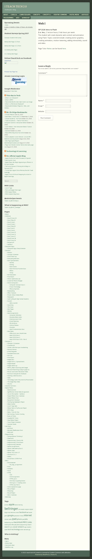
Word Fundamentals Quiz (17, 329)
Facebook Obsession (13, 353)
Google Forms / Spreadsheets (16, 361)
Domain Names (12, 349)
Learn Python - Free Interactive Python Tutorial (18, 126)
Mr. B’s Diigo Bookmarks (16, 112)
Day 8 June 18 (12, 238)
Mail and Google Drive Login (13, 190)
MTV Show (11, 410)
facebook (22, 512)
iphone (19, 519)
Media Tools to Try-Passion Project (17, 408)
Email (41, 106)
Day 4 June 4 (11, 230)
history (21, 515)
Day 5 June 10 (12, 232)
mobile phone (7, 524)
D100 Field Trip (12, 256)
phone (18, 524)
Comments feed (9, 545)
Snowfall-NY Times (13, 418)
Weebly (10, 311)
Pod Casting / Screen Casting (16, 414)
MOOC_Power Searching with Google (18, 367)
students (29, 527)
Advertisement (12, 390)
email (17, 512)
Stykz (9, 378)
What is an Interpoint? (11, 98)
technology (15, 529)
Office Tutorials (12, 293)
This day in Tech (13, 96)
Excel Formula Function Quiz (18, 268)
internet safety (8, 519)
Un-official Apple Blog (16, 156)
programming (23, 524)
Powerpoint (11, 297)
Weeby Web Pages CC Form (12, 42)
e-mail (8, 512)
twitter (21, 529)
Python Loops (11, 450)
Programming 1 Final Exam (15, 442)
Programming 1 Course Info (15, 440)
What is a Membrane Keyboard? (14, 104)
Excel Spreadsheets (13, 260)
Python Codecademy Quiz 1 (15, 448)
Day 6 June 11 (12, 234)
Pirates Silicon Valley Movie (15, 295)
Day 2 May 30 (12, 226)
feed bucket (29, 512)
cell (19, 509)
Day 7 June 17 (11, 236)
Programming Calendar (14, 444)
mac (12, 522)
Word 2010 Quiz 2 (15, 337)
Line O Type (8, 188)
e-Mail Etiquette (12, 351)
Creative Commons (60, 14)
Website (41, 111)
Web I (18, 18)
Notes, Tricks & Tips (13, 412)
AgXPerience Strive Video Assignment (18, 392)
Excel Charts (13, 266)
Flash (9, 470)
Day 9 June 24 (12, 240)
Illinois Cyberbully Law (14, 279)
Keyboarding (11, 291)
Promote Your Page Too (10, 71)
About (5, 14)
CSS (11, 475)
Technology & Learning (16, 151)
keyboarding (7, 522)
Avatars (10, 252)
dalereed (7, 131)
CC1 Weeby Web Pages (10, 50)
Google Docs (11, 359)
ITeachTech (7, 60)
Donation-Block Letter (16, 317)
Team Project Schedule (14, 422)
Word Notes (11, 331)
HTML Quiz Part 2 (15, 485)
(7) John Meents (9, 114)
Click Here (14, 91)
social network (18, 527)
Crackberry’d (11, 345)
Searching (10, 305)
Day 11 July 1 (11, 222)
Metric (11, 270)
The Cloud (10, 307)
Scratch (10, 301)
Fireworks (10, 468)
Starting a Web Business (15, 376)
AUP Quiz (10, 428)
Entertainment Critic (16, 319)
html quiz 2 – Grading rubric (18, 483)
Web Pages (11, 309)
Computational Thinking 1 (15, 436)
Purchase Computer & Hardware (17, 373)
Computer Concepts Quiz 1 (17, 285)
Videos (9, 456)
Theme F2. (53, 554)
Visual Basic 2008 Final (15, 458)
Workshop (26, 18)
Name (41, 100)
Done (6, 25)
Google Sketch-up (12, 365)
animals (6, 505)
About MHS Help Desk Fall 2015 (14, 133)
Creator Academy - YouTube (13, 118)
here (64, 48)
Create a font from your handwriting (18, 347)
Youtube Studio (12, 424)
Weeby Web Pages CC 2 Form (12, 46)
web (25, 529)
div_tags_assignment (16, 464)
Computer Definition (15, 315)
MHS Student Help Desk (12, 194)
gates (5, 515)
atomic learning (19, 505)
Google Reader (11, 363)
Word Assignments (13, 313)
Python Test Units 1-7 (14, 452)
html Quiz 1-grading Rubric (17, 481)
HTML (9, 472)
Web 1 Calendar (12, 495)
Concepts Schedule (13, 254)
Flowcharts (11, 438)
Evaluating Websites (13, 258)
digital (31, 509)
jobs (26, 519)
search (7, 527)
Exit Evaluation (12, 275)
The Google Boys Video (14, 382)
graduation (17, 515)
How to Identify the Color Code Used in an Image (18, 102)
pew (15, 524)
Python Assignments (13, 446)
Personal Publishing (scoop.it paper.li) (18, 369)
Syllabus (10, 244)
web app (28, 529)
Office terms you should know (18, 333)
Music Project (11, 489)
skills (11, 527)
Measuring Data (14, 289)
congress (27, 509)
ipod (23, 519)
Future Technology (15, 287)
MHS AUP (10, 432)
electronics (13, 512)
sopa (25, 527)
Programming (8, 18)
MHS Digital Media (10, 192)
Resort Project (11, 493)
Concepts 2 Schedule (14, 343)
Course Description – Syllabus (16, 394)
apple (11, 504)
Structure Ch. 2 (12, 454)
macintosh (18, 522)
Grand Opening (14, 321)
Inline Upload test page (14, 487)
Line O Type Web (12, 406)
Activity (12, 262)
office (13, 524)
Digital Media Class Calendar (16, 396)
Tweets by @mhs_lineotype (12, 207)
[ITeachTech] (11, 63)
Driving (12, 264)
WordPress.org (9, 547)
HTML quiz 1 (13, 479)
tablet (5, 529)
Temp (11, 272)
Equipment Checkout (14, 400)
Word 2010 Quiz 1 (15, 335)
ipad (14, 518)
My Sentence (13, 323)
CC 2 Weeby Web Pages (11, 54)
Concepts (36, 14)
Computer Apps (25, 14)
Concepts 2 (47, 14)
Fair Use (10, 355)
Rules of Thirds (12, 416)
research (29, 524)
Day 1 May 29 (11, 220)
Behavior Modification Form (15, 430)
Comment (42, 73)
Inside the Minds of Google (15, 281)
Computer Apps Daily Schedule (16, 248)
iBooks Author (11, 404)
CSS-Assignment (15, 477)
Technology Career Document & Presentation (20, 380)
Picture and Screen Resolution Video (18, 371)
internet (28, 515)
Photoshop (10, 491)
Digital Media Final (13, 398)
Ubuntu (10, 384)
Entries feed (8, 543)
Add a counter (14, 303)
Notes (49, 48)
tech (9, 529)
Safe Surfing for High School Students (18, 299)
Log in (7, 541)
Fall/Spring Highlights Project (16, 402)
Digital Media (74, 14)
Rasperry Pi (11, 242)
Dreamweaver (12, 462)
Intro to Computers (13, 283)
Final (9, 466)
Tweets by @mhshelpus (11, 201)
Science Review (14, 325)
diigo (5, 512)
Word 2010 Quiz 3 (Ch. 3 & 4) (18, 339)
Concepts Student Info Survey (12, 37)
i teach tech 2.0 (15, 6)
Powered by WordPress (42, 554)
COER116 (14, 14)
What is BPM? (9, 100)
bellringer (11, 508)
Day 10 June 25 (12, 218)
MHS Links (27, 522)
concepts (22, 509)
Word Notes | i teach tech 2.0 (13, 116)
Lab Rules (85, 14)
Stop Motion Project (13, 420)
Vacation (12, 327)
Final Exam (11, 277)
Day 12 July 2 (11, 224)
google (11, 515)
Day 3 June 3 (11, 228)
